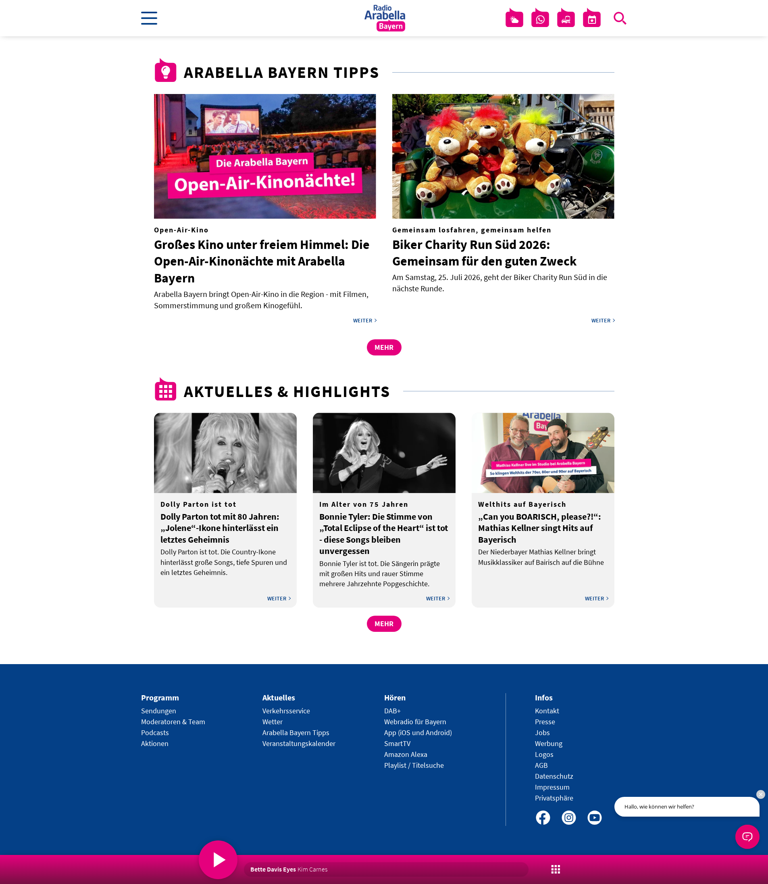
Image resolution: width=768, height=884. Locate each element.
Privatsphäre (554, 797)
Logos (544, 754)
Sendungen (158, 710)
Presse (545, 721)
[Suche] (620, 18)
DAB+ (392, 710)
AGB (541, 765)
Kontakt (547, 710)
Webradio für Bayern (415, 721)
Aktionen (155, 743)
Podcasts (155, 732)
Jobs (542, 732)
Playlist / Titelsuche (414, 765)
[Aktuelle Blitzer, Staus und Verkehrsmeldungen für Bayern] (566, 19)
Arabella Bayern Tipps (295, 732)
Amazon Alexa (405, 754)
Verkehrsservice (286, 710)
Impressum (552, 787)
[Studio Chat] (540, 19)
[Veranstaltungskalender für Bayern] (591, 19)
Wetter (272, 721)
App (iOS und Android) (418, 732)
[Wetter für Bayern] (514, 19)
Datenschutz (554, 776)
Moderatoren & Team (173, 721)
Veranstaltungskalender (298, 743)
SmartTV (397, 743)
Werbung (548, 743)
